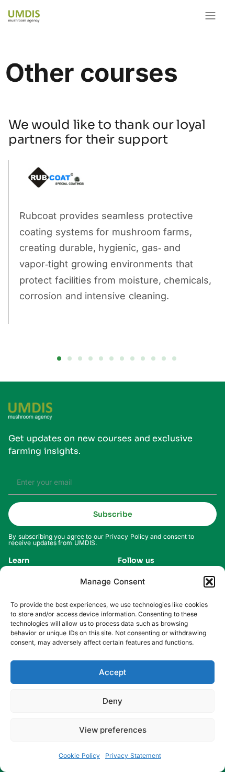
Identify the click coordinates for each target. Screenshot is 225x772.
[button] (209, 582)
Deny (112, 701)
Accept (112, 672)
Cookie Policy (79, 755)
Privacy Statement (133, 755)
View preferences (113, 730)
